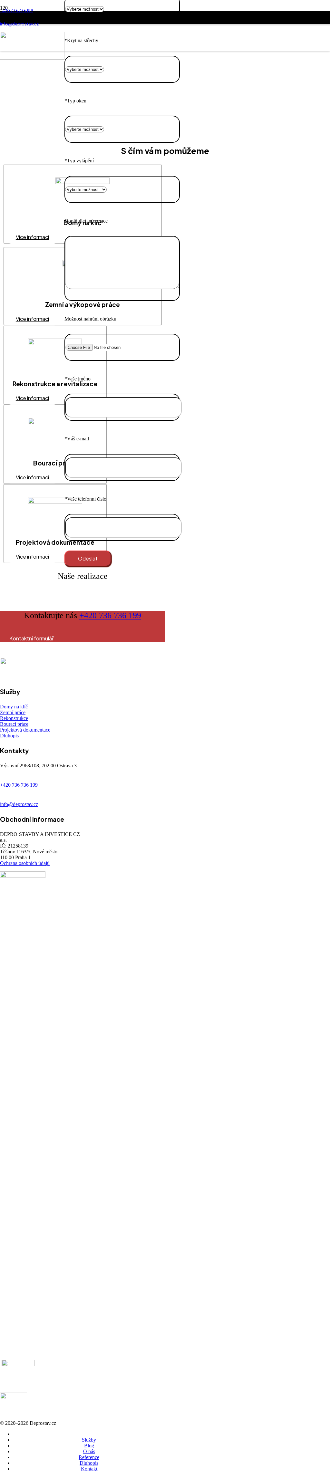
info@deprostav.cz (19, 804)
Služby (89, 1440)
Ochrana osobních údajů (25, 863)
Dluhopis (9, 735)
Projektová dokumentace (25, 730)
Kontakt (89, 1469)
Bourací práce (14, 724)
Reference (89, 1457)
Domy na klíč (14, 706)
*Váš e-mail (76, 438)
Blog (89, 1445)
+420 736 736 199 (110, 615)
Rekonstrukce (14, 718)
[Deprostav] (32, 58)
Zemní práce (12, 712)
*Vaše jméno (77, 378)
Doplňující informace (86, 221)
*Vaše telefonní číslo (85, 499)
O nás (89, 1451)
